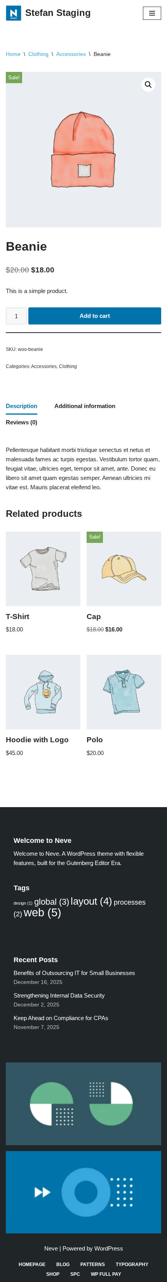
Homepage (32, 1264)
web (42, 912)
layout (91, 901)
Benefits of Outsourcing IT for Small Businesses (74, 973)
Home (13, 54)
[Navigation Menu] (152, 13)
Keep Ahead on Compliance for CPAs (61, 1018)
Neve (51, 1248)
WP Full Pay (106, 1274)
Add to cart (95, 315)
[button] (148, 85)
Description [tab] (21, 406)
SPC (75, 1274)
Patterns (92, 1264)
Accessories (71, 54)
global (51, 902)
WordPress (108, 1248)
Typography (132, 1264)
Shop (52, 1274)
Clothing (38, 54)
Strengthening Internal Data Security (59, 995)
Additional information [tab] (84, 406)
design (23, 903)
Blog (63, 1264)
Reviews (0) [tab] (21, 422)
